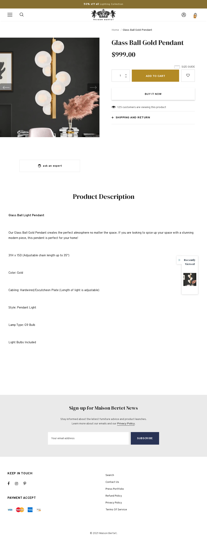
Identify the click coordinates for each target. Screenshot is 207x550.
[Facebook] (11, 483)
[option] (49, 87)
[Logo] (103, 14)
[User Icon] (183, 14)
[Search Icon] (22, 15)
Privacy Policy (126, 423)
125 (119, 107)
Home (115, 30)
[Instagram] (18, 483)
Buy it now (153, 94)
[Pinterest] (27, 483)
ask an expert (52, 166)
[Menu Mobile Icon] (9, 14)
